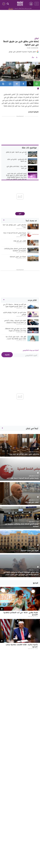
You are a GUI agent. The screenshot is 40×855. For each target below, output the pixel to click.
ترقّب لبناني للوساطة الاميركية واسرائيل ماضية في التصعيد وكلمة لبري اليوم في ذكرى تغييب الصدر (21, 573)
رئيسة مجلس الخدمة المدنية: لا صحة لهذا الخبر (14, 234)
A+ (33, 58)
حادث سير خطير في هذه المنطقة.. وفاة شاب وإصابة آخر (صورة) (15, 330)
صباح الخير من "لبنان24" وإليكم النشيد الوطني (14, 313)
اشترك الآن (10, 8)
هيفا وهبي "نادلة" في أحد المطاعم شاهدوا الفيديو (20, 613)
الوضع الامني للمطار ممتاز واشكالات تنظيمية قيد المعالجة (15, 250)
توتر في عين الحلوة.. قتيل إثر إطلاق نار (16, 153)
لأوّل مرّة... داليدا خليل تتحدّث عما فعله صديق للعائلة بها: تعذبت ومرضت (16, 338)
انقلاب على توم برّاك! (19, 241)
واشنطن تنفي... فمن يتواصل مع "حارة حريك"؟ (14, 226)
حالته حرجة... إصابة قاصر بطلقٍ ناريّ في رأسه (17, 167)
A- (37, 57)
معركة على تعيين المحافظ (18, 257)
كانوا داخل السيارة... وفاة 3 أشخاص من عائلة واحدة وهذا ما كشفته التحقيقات (15, 321)
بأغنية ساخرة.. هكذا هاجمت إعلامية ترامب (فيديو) (22, 646)
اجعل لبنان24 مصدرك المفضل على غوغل (22, 51)
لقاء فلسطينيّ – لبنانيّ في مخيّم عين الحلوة (17, 160)
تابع (20, 213)
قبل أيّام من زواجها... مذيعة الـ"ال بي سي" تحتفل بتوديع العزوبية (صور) (14, 305)
